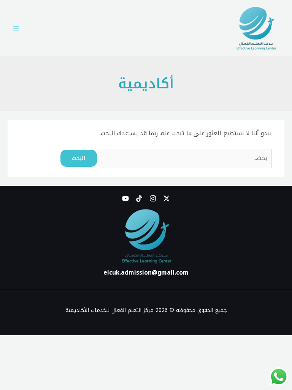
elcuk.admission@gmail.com (146, 272)
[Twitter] (166, 198)
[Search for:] (184, 158)
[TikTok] (139, 198)
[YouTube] (125, 198)
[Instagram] (152, 198)
